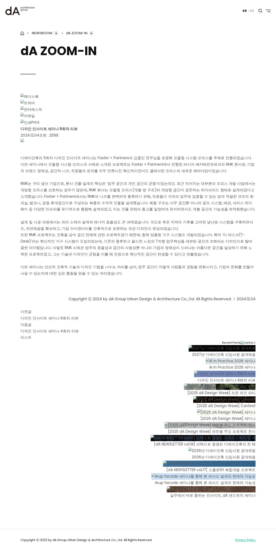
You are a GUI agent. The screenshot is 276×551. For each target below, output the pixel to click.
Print (35, 122)
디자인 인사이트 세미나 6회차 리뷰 (49, 318)
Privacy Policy (245, 540)
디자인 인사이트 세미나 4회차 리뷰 (49, 331)
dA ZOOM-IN (76, 33)
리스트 (25, 337)
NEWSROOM (42, 33)
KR (245, 11)
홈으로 (22, 33)
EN (252, 11)
